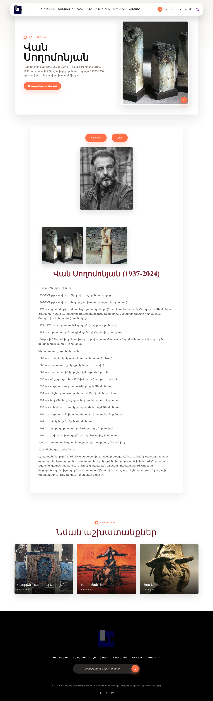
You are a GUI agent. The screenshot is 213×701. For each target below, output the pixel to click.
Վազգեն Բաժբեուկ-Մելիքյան (41, 584)
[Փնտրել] (197, 9)
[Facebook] (180, 9)
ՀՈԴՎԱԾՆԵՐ (100, 657)
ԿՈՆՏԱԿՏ (154, 657)
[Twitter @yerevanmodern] (185, 9)
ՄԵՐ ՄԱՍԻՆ (60, 657)
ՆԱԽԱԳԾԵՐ (80, 657)
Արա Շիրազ (152, 584)
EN (171, 9)
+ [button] (184, 100)
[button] (106, 178)
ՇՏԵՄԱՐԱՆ (120, 657)
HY (160, 9)
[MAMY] (18, 9)
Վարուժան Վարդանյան (100, 584)
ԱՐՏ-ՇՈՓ (137, 657)
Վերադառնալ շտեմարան (42, 86)
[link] (44, 569)
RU (166, 9)
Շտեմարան (23, 589)
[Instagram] (190, 9)
